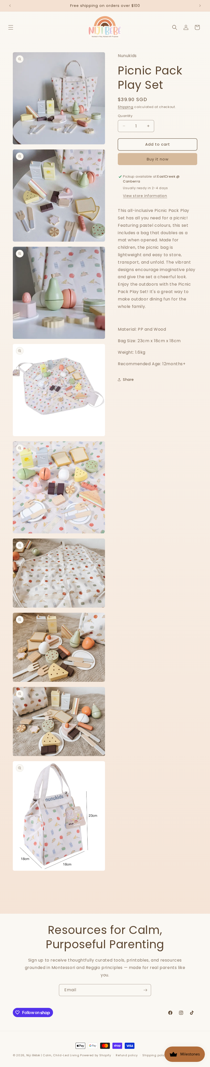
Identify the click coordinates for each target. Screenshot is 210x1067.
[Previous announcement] (10, 5)
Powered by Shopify (95, 1055)
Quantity (125, 115)
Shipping (125, 107)
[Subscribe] (145, 990)
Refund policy (127, 1055)
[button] (10, 27)
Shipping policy (154, 1055)
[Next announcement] (200, 5)
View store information (145, 195)
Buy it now (158, 159)
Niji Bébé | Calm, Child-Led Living (52, 1055)
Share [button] (128, 379)
